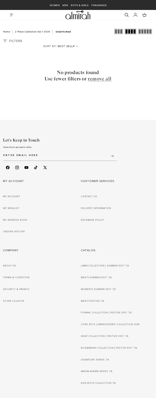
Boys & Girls (80, 5)
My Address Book (15, 219)
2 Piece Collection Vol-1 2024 (32, 31)
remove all (99, 79)
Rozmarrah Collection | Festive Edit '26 (109, 347)
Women (55, 5)
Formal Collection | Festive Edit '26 (106, 312)
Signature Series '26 (95, 359)
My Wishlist (11, 208)
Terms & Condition (16, 277)
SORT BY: (50, 46)
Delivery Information (96, 208)
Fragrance (99, 5)
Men (65, 5)
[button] (11, 14)
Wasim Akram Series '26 (96, 371)
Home (6, 31)
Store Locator (13, 301)
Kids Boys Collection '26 (98, 383)
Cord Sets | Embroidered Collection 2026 (110, 324)
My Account (11, 196)
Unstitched (63, 31)
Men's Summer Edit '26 (96, 277)
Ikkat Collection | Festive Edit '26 (104, 336)
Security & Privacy (16, 289)
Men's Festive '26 (92, 301)
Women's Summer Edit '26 (98, 289)
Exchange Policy (92, 219)
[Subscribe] (112, 156)
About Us (9, 265)
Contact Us (89, 196)
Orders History (14, 231)
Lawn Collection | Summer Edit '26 (105, 265)
